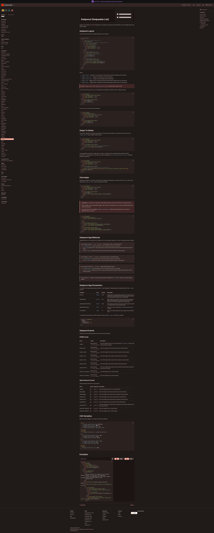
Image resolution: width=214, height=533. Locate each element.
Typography (3, 168)
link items (86, 108)
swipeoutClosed (83, 399)
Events (2, 36)
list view (93, 24)
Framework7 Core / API (89, 512)
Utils (2, 187)
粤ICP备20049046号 (74, 530)
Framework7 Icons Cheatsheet (7, 160)
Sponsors (72, 514)
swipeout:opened (83, 352)
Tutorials (104, 514)
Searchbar (3, 124)
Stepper (2, 135)
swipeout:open (82, 348)
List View (3, 93)
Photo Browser (4, 109)
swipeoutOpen (82, 391)
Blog (71, 516)
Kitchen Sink (3, 22)
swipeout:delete (83, 363)
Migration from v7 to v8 (5, 32)
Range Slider (3, 123)
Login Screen (3, 96)
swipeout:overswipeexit (84, 375)
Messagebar (3, 99)
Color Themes (4, 166)
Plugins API (3, 194)
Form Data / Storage (5, 80)
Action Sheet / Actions (5, 55)
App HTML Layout (4, 27)
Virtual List (3, 156)
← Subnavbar (82, 505)
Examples (201, 27)
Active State (3, 178)
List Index (3, 94)
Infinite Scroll (3, 87)
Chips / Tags (3, 71)
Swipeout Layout (203, 14)
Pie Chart (3, 112)
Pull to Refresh (4, 120)
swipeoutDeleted (83, 405)
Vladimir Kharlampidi (89, 529)
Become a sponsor (11, 14)
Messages (3, 101)
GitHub (119, 514)
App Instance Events (204, 24)
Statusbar (3, 134)
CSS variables (94, 418)
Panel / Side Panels (4, 107)
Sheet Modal (3, 128)
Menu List (3, 98)
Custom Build (3, 203)
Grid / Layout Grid (4, 83)
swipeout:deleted (83, 367)
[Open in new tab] (112, 459)
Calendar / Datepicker (5, 66)
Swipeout (3, 139)
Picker (2, 110)
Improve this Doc (204, 9)
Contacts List (3, 74)
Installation (3, 24)
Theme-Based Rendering (6, 185)
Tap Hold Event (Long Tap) (6, 179)
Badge (2, 60)
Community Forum (105, 512)
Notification (3, 104)
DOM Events (203, 23)
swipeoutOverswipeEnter (84, 408)
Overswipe (202, 17)
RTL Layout (3, 29)
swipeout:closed (83, 359)
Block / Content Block (5, 61)
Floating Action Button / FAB (6, 79)
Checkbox (3, 69)
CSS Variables (4, 169)
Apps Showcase (105, 519)
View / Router (3, 154)
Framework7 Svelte (88, 518)
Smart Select (3, 131)
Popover (3, 113)
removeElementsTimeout (84, 307)
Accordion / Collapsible (5, 53)
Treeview (3, 153)
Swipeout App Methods (204, 19)
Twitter (119, 512)
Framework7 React (88, 516)
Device (2, 188)
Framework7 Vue (88, 514)
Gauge (2, 82)
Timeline (2, 145)
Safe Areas (3, 164)
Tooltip (2, 151)
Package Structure (4, 25)
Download (72, 512)
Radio (2, 121)
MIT (79, 527)
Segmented (3, 126)
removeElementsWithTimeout (85, 303)
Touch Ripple (3, 181)
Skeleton (3, 129)
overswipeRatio (83, 310)
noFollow (81, 294)
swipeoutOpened (83, 394)
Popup (2, 115)
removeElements (83, 299)
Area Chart (3, 57)
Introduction (3, 21)
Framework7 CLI (88, 519)
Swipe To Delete (203, 16)
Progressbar (3, 118)
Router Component (4, 42)
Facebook (120, 516)
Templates (104, 516)
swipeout (81, 344)
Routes (2, 40)
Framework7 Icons (88, 521)
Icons (2, 85)
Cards (2, 68)
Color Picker (3, 72)
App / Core (3, 52)
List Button (3, 91)
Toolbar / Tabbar (4, 150)
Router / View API (4, 43)
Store (2, 48)
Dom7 (2, 173)
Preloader (3, 117)
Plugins (103, 518)
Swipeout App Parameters (204, 20)
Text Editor (3, 143)
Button (2, 65)
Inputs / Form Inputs (4, 88)
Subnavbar (3, 137)
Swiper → (132, 505)
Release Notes (73, 518)
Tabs (2, 142)
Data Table (3, 76)
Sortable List (3, 132)
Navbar (2, 102)
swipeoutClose (82, 396)
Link (2, 90)
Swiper (2, 140)
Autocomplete (3, 58)
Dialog (2, 77)
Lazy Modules (3, 198)
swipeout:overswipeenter (85, 371)
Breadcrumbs (3, 63)
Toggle (2, 148)
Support (2, 190)
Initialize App (3, 30)
